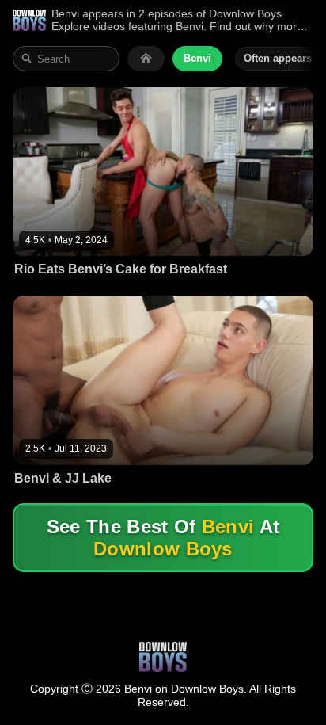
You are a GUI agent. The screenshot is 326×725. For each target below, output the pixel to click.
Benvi (197, 58)
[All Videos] (146, 58)
